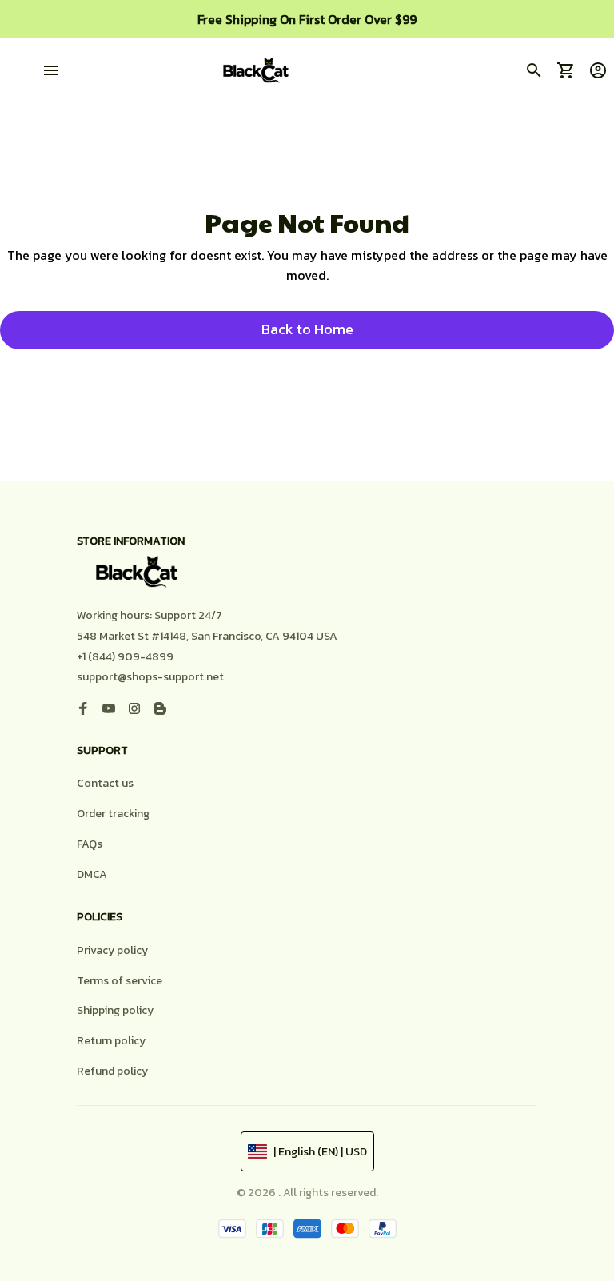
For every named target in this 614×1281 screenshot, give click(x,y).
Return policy (111, 1040)
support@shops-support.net (150, 676)
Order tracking (113, 813)
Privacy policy (112, 950)
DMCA (92, 874)
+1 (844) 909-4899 (125, 656)
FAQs (89, 844)
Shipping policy (115, 1010)
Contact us (105, 783)
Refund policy (112, 1071)
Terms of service (119, 980)
